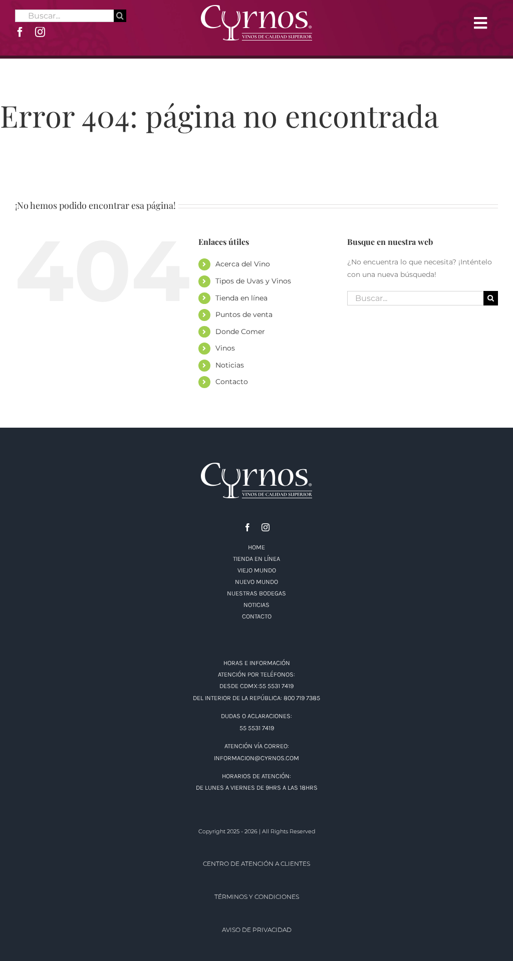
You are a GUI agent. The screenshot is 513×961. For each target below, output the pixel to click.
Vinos (225, 348)
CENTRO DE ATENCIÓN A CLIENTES (256, 863)
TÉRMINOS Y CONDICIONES (256, 896)
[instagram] (40, 32)
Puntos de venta (244, 314)
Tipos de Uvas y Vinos (253, 280)
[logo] (256, 8)
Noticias (229, 365)
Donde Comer (240, 331)
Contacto (231, 381)
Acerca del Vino (242, 263)
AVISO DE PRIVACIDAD (257, 929)
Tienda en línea (241, 297)
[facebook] (20, 32)
